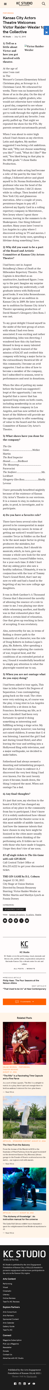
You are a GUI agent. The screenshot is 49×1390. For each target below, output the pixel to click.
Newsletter (7, 1347)
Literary (6, 1294)
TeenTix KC (7, 1330)
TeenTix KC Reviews (11, 1302)
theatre (38, 915)
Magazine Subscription (12, 1340)
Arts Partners (8, 1315)
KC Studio (7, 36)
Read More (9, 1092)
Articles (7, 1141)
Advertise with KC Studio (13, 1358)
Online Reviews (10, 1067)
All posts (19, 969)
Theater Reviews (10, 1069)
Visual (5, 1287)
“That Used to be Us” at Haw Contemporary (24, 988)
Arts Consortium (10, 1312)
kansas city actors (17, 915)
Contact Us (7, 1354)
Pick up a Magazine (11, 1344)
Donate (6, 1351)
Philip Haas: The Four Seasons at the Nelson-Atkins (21, 981)
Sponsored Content (14, 909)
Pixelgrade (32, 1376)
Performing (8, 13)
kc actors (30, 915)
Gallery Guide (8, 1326)
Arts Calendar (8, 1323)
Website (31, 969)
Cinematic (7, 1291)
